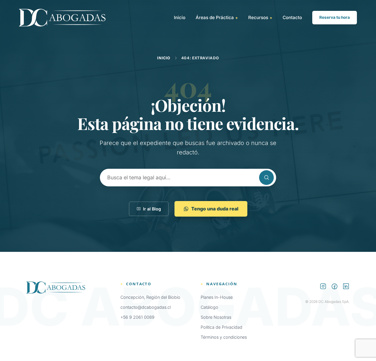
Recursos (260, 17)
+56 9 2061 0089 (137, 317)
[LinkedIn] (346, 287)
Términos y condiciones (224, 337)
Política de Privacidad (221, 327)
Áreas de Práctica (217, 17)
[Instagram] (323, 287)
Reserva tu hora (334, 17)
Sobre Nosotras (216, 317)
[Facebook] (334, 287)
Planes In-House (217, 297)
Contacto (292, 17)
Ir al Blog (152, 208)
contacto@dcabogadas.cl (145, 307)
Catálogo (209, 307)
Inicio (179, 17)
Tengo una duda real (215, 209)
